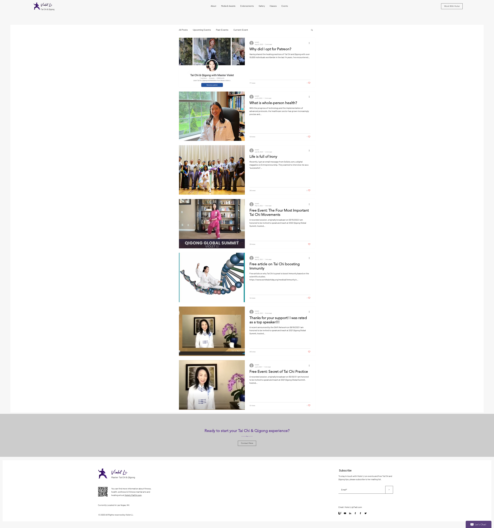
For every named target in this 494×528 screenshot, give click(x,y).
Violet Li (119, 473)
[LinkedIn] (350, 513)
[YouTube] (345, 513)
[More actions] (310, 43)
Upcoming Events (202, 29)
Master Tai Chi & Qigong (123, 477)
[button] (284, 6)
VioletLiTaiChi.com (133, 495)
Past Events (222, 29)
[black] (339, 513)
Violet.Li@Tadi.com (353, 507)
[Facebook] (355, 513)
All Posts (183, 29)
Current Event (240, 29)
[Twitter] (365, 513)
